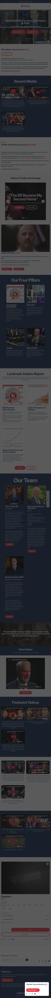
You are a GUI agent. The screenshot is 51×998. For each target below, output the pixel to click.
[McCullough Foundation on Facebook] (26, 993)
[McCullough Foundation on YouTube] (35, 993)
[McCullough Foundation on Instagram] (32, 993)
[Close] (46, 984)
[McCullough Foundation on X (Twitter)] (29, 993)
